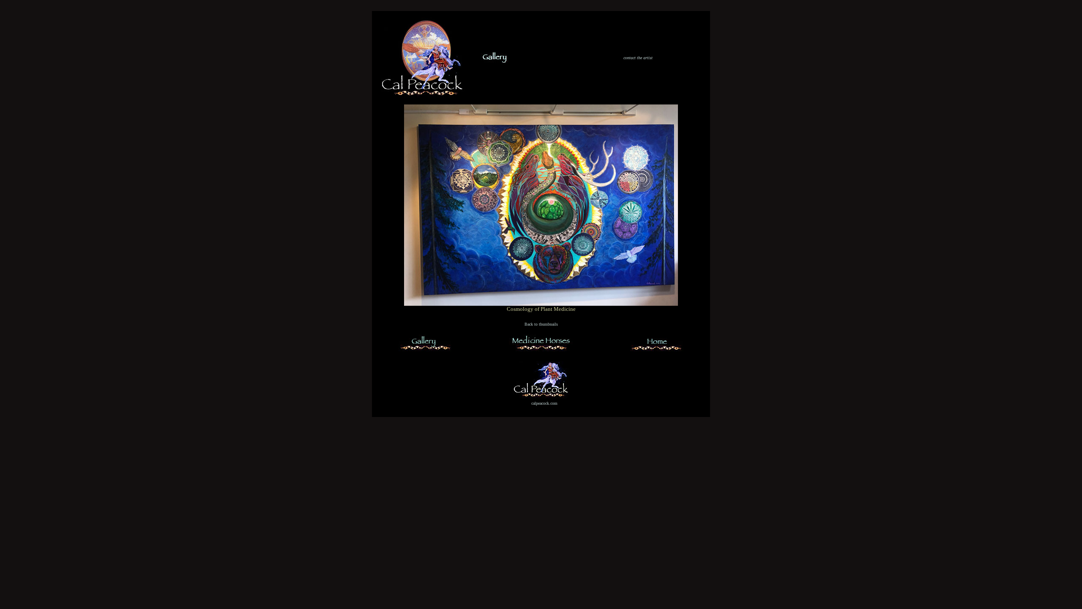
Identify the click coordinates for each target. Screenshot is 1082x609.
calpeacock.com (544, 403)
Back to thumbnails (541, 324)
